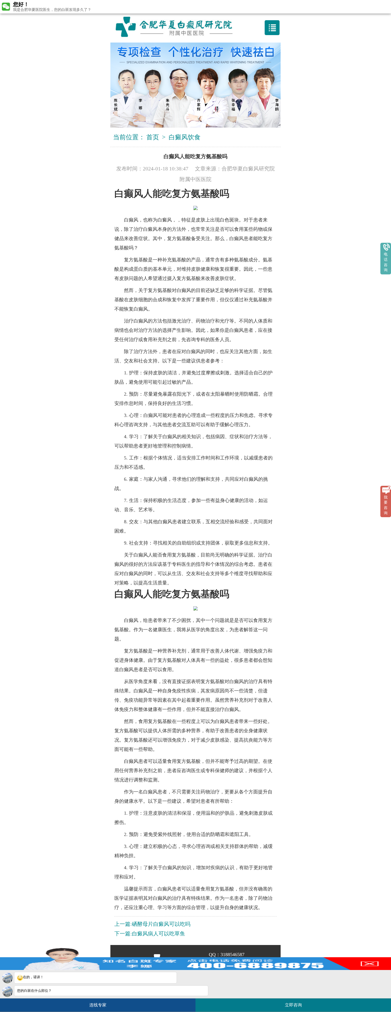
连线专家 (97, 1005)
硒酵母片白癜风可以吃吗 (161, 924)
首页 (152, 137)
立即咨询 (295, 1003)
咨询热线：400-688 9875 (197, 6)
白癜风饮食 (185, 137)
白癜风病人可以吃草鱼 (158, 933)
